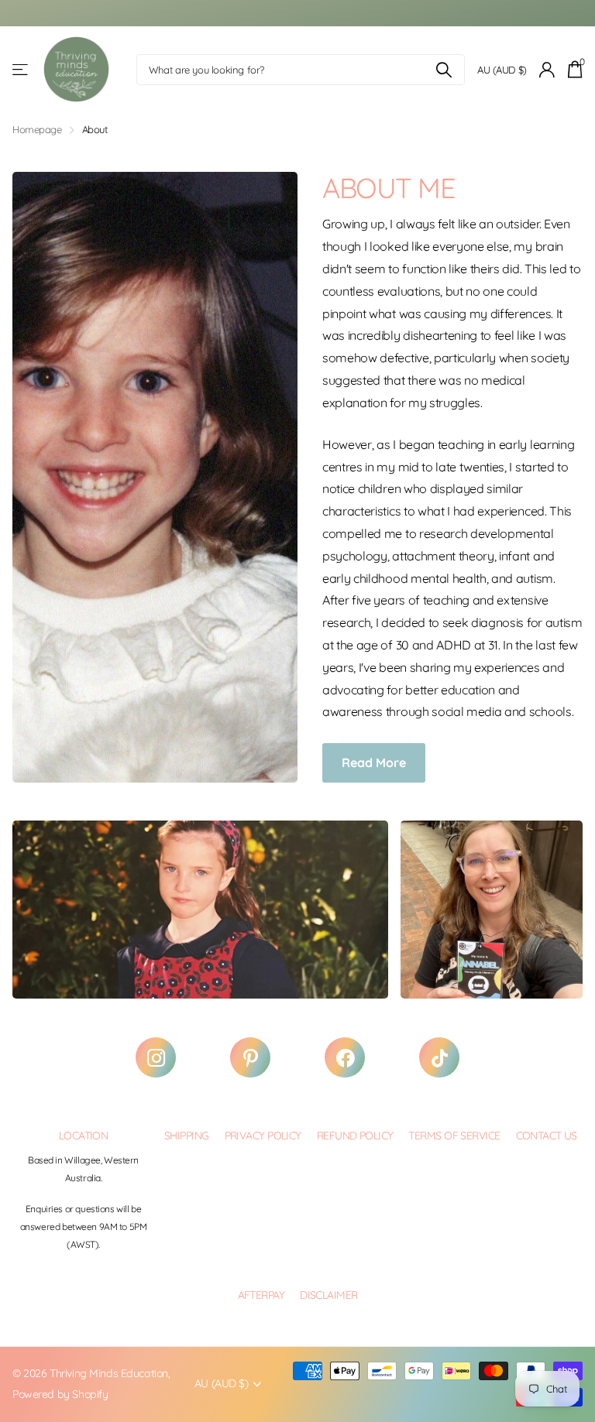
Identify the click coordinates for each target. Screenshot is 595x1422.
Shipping (186, 1136)
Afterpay (261, 1295)
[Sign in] (547, 70)
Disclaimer (328, 1295)
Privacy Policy (263, 1136)
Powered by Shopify (60, 1394)
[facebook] (345, 1057)
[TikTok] (439, 1057)
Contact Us (546, 1136)
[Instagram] (156, 1057)
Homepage (37, 129)
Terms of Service (454, 1136)
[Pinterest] (250, 1057)
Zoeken (443, 69)
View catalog (21, 70)
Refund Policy (355, 1136)
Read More (374, 762)
